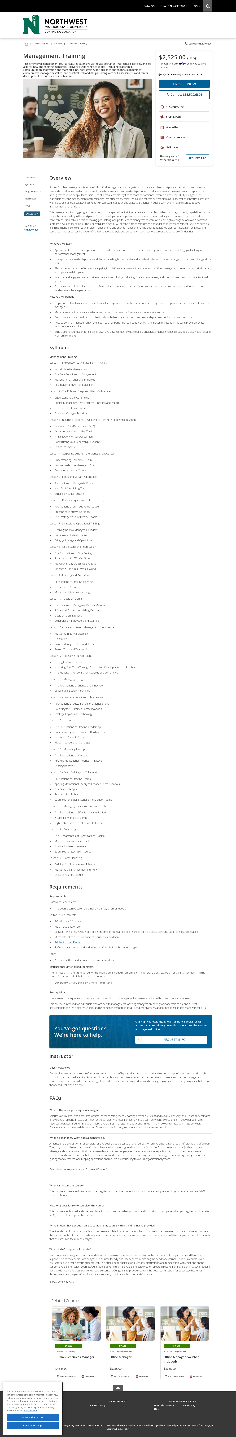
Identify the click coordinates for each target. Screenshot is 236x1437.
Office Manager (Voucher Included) (181, 1359)
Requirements (33, 191)
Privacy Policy (122, 1428)
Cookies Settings (32, 1425)
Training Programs (41, 43)
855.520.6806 (31, 229)
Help (156, 1408)
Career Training (97, 1405)
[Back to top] (118, 1400)
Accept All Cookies (32, 1417)
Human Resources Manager (74, 1357)
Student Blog (189, 1405)
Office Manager (120, 1357)
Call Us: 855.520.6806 (198, 43)
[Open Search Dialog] (207, 6)
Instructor (30, 198)
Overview (30, 177)
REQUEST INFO (197, 158)
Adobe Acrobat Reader (68, 942)
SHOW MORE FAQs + (61, 1282)
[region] (33, 1408)
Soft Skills (58, 43)
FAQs (27, 205)
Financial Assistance (164, 1405)
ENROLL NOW (184, 83)
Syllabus (29, 184)
